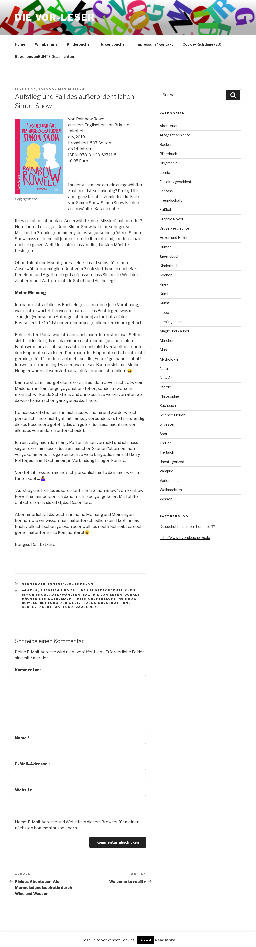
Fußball (166, 209)
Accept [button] (145, 940)
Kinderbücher (79, 44)
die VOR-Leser (107, 594)
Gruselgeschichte (175, 228)
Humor (165, 247)
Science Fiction (173, 415)
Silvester (167, 424)
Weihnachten (171, 490)
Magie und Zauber (175, 331)
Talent (44, 607)
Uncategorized (172, 462)
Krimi (164, 294)
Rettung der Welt (59, 603)
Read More (165, 940)
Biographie (169, 163)
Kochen (166, 275)
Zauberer (86, 607)
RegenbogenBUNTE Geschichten (44, 56)
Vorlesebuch (170, 480)
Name (22, 738)
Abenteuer (34, 583)
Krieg (164, 284)
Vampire (167, 471)
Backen (166, 144)
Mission (85, 598)
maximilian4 (71, 89)
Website (23, 790)
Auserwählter (65, 594)
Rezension (93, 603)
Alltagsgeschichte (175, 135)
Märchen (167, 340)
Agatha (30, 590)
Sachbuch (168, 405)
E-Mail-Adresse (32, 764)
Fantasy (56, 583)
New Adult (168, 378)
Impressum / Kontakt (154, 44)
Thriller (165, 443)
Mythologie (169, 359)
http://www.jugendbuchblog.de (185, 537)
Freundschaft (171, 200)
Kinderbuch (169, 266)
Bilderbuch (168, 154)
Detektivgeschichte (177, 182)
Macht (68, 598)
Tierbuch (167, 452)
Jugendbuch (81, 583)
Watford (64, 607)
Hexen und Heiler (174, 237)
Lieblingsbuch (171, 322)
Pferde (165, 387)
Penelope (106, 598)
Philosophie (169, 396)
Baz (87, 594)
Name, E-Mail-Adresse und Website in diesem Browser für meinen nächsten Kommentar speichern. (77, 825)
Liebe (164, 312)
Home (20, 44)
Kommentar (28, 670)
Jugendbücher (113, 44)
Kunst (165, 303)
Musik (165, 350)
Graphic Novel (171, 219)
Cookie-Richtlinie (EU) (202, 44)
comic (165, 172)
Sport (164, 434)
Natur (164, 368)
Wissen (166, 499)
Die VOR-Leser (55, 17)
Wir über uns (46, 44)
